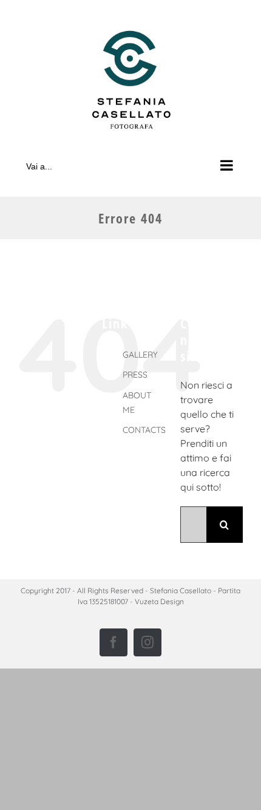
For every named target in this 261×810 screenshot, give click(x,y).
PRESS (135, 374)
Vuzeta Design (159, 601)
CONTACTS (144, 429)
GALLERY (140, 354)
